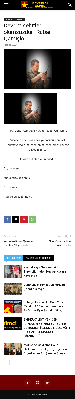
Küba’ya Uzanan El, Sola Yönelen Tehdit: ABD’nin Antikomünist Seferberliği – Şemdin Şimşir (46, 306)
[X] (15, 219)
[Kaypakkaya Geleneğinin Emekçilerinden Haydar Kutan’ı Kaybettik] (13, 271)
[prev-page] (6, 362)
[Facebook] (7, 219)
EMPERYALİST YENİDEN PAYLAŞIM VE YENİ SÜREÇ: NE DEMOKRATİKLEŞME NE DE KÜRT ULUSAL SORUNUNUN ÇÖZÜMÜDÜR (47, 328)
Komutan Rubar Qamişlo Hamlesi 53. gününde (18, 243)
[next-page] (11, 362)
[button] (6, 5)
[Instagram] (37, 382)
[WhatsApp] (32, 219)
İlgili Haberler (13, 257)
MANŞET (20, 19)
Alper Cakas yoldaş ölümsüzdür (59, 243)
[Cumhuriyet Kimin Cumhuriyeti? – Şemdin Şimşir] (13, 289)
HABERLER (9, 19)
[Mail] (47, 382)
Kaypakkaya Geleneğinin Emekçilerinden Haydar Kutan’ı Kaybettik (45, 272)
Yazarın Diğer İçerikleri (38, 257)
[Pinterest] (24, 219)
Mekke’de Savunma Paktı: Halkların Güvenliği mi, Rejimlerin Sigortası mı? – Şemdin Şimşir (46, 349)
